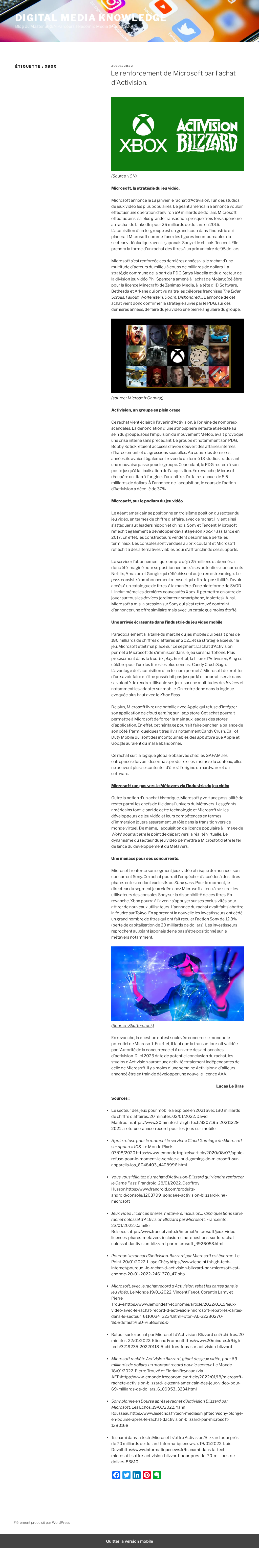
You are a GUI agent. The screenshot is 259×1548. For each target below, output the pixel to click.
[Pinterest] (147, 1475)
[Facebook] (116, 1475)
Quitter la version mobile (129, 1541)
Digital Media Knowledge (91, 17)
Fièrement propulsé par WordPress (42, 1522)
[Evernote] (157, 1475)
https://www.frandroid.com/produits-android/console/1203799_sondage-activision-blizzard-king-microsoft (169, 1195)
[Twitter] (126, 1475)
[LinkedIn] (137, 1475)
